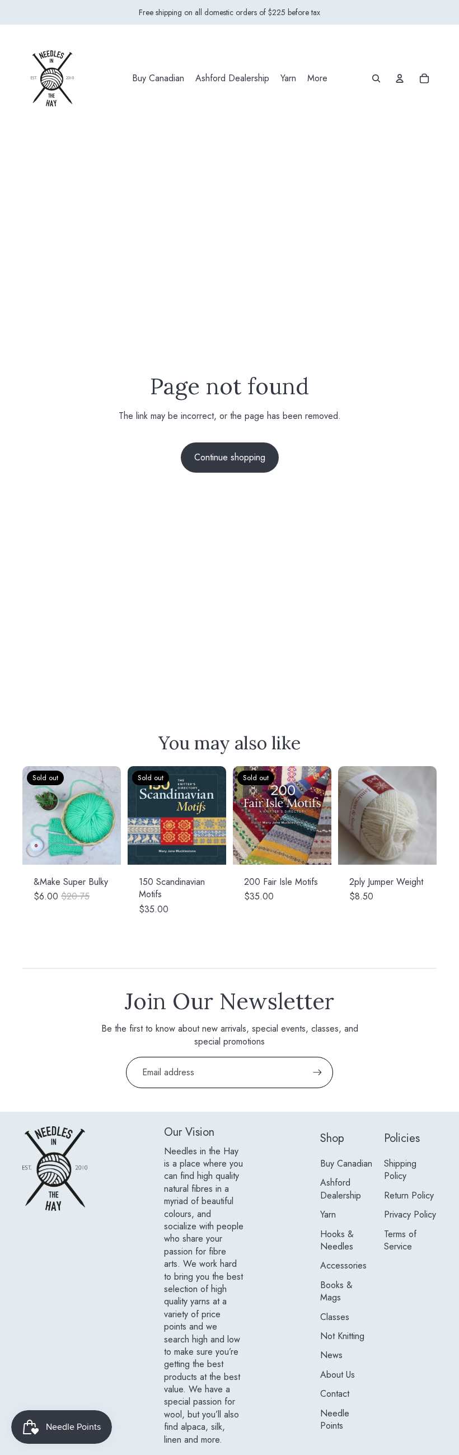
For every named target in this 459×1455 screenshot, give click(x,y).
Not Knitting (342, 1336)
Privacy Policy (410, 1214)
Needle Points (334, 1419)
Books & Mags (336, 1291)
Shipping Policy (400, 1169)
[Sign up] (317, 1072)
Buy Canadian (346, 1163)
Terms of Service (400, 1240)
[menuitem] (158, 78)
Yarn (328, 1214)
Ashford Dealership (340, 1188)
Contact (334, 1393)
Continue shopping (229, 457)
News (331, 1355)
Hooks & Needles (337, 1240)
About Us (337, 1374)
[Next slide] (112, 815)
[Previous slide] (31, 815)
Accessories (343, 1265)
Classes (334, 1317)
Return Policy (409, 1195)
